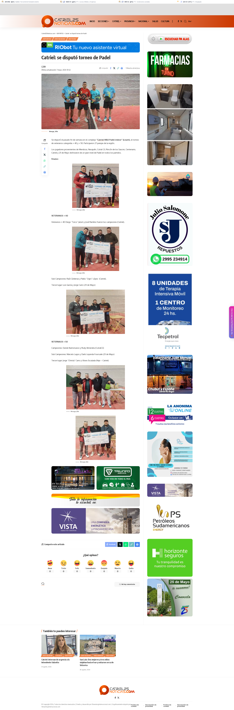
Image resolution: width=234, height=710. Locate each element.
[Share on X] (114, 68)
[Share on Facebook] (110, 68)
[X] (181, 21)
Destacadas (60, 39)
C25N (43, 66)
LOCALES (59, 655)
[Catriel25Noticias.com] (63, 21)
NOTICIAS (72, 39)
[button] (172, 21)
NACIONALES (98, 655)
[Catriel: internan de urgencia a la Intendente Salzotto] (59, 645)
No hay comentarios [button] (128, 584)
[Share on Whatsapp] (45, 160)
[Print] (122, 68)
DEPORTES (47, 39)
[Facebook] (178, 21)
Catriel (100, 140)
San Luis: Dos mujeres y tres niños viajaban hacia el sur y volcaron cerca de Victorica (97, 662)
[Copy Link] (118, 68)
